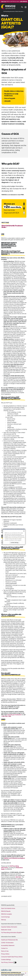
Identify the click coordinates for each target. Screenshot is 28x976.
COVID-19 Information (7, 942)
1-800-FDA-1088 (6, 716)
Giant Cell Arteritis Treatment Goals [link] (12, 226)
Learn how (3, 1)
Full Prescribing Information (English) (11, 932)
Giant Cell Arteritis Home (8, 908)
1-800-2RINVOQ (23, 1)
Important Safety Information (9, 927)
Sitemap (3, 919)
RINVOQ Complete (6, 914)
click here (18, 877)
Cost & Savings (5, 917)
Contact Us (4, 948)
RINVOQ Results (5, 911)
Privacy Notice (5, 954)
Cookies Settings (6, 959)
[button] (22, 7)
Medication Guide (6, 929)
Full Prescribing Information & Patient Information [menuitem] (13, 11)
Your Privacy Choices (7, 962)
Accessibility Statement (7, 945)
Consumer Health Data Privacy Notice (11, 956)
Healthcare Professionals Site (9, 940)
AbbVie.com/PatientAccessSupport (14, 858)
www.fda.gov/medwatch (14, 714)
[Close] (24, 531)
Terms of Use (4, 951)
